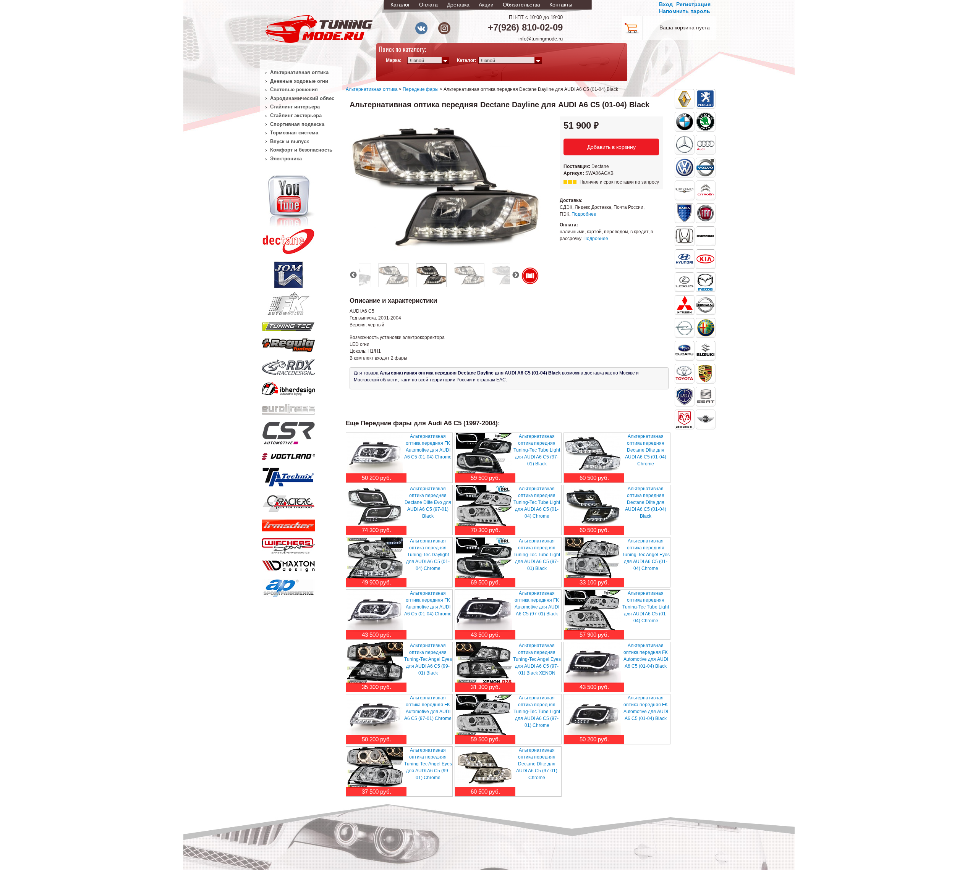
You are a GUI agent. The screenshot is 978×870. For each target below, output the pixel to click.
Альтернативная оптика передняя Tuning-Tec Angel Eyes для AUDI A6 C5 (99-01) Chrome (428, 763)
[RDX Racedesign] (288, 365)
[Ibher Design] (288, 387)
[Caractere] (288, 502)
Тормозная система (294, 133)
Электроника (286, 158)
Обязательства (521, 5)
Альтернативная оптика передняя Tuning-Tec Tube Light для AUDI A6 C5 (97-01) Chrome (536, 711)
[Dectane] (288, 239)
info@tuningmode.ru (540, 39)
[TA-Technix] (288, 476)
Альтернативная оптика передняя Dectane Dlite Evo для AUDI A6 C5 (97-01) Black (428, 502)
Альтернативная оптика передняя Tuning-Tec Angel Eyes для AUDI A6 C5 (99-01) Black (428, 659)
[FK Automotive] (288, 300)
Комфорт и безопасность (301, 150)
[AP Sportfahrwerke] (288, 586)
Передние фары (421, 89)
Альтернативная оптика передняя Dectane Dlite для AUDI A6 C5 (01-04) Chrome (645, 450)
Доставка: (571, 200)
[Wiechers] (288, 544)
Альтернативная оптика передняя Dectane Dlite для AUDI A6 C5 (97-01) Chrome (536, 763)
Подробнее (584, 214)
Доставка (458, 5)
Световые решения (294, 89)
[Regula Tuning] (288, 344)
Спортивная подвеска (297, 124)
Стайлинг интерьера (295, 107)
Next (516, 275)
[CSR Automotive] (288, 431)
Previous (353, 275)
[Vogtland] (288, 454)
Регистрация (693, 4)
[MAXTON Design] (288, 564)
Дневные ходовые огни (299, 81)
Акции (486, 5)
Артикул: (574, 173)
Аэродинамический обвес (302, 98)
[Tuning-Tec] (288, 325)
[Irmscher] (288, 523)
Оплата (428, 5)
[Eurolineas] (288, 407)
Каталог (400, 5)
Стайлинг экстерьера (296, 115)
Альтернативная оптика (372, 89)
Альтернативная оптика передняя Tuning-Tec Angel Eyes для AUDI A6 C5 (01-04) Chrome (646, 554)
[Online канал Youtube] (288, 200)
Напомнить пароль (684, 11)
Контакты (560, 5)
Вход (666, 4)
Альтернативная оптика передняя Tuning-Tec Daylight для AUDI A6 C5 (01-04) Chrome (428, 554)
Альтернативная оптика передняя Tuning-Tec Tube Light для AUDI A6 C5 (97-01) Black (536, 450)
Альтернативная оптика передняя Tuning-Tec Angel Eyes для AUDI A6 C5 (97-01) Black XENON (537, 659)
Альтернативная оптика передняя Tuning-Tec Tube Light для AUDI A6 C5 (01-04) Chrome (536, 502)
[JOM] (288, 273)
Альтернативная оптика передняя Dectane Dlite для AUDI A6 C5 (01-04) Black (645, 502)
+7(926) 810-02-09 (525, 27)
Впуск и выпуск (289, 141)
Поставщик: (577, 166)
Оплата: (569, 225)
